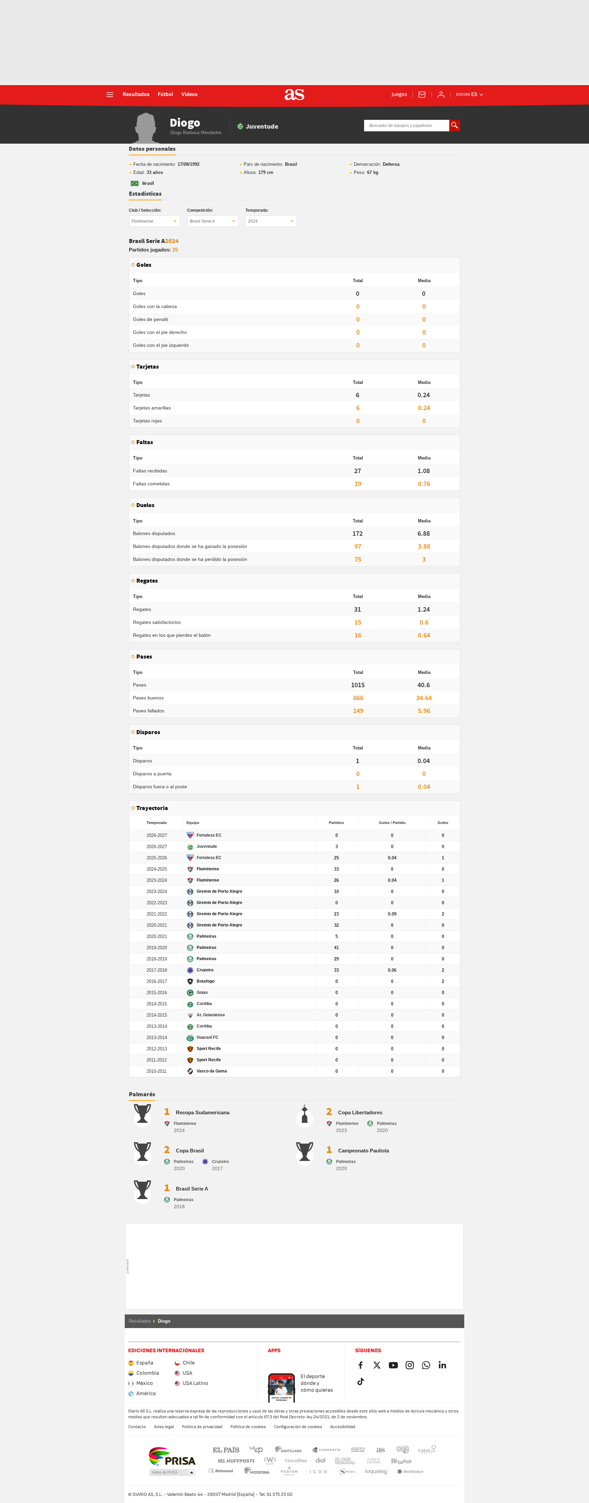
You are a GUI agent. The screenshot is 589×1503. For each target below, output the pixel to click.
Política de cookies (248, 1426)
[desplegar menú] (110, 94)
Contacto (137, 1426)
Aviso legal (164, 1426)
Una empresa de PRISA (172, 1456)
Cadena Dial (319, 1461)
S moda (318, 1472)
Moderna (221, 1471)
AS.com (381, 1449)
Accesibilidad (342, 1426)
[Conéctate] (441, 95)
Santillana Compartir (326, 1449)
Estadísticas (145, 194)
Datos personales (152, 149)
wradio (272, 1461)
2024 (253, 221)
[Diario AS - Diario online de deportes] (294, 94)
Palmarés (142, 1094)
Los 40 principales (256, 1449)
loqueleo (347, 1472)
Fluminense (142, 221)
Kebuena (397, 1461)
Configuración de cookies (298, 1426)
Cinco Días (293, 1461)
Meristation (376, 1472)
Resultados (136, 94)
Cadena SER (357, 1449)
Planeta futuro (368, 1461)
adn (402, 1449)
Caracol (427, 1449)
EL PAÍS (226, 1449)
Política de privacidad (202, 1426)
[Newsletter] (422, 95)
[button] (172, 1472)
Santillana (288, 1449)
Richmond (425, 1461)
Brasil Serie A (202, 221)
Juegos (399, 94)
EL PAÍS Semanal (343, 1461)
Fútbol (165, 94)
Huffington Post (236, 1461)
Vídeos (189, 94)
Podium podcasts (257, 1472)
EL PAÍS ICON (289, 1472)
